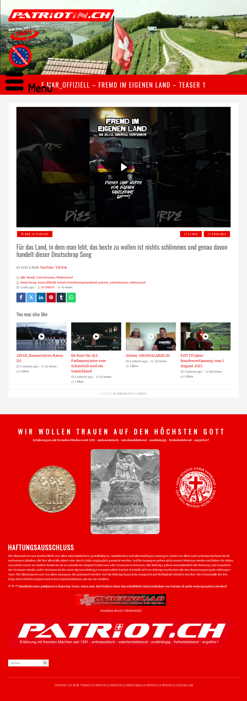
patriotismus (119, 282)
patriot (103, 282)
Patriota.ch (168, 685)
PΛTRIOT (47, 287)
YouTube (47, 267)
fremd (61, 282)
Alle (22, 277)
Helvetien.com (184, 685)
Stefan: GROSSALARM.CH (148, 355)
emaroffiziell (47, 282)
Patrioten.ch (118, 685)
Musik (30, 277)
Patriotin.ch (102, 685)
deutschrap (28, 282)
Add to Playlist (37, 234)
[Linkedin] (41, 297)
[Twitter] (31, 297)
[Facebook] (21, 297)
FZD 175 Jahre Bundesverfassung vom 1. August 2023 (203, 360)
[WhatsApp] (71, 297)
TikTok (61, 267)
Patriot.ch (88, 685)
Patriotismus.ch (136, 685)
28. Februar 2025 (123, 393)
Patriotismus (45, 277)
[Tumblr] (61, 297)
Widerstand (64, 277)
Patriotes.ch (153, 685)
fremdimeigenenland (82, 282)
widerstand (137, 282)
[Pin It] (51, 297)
